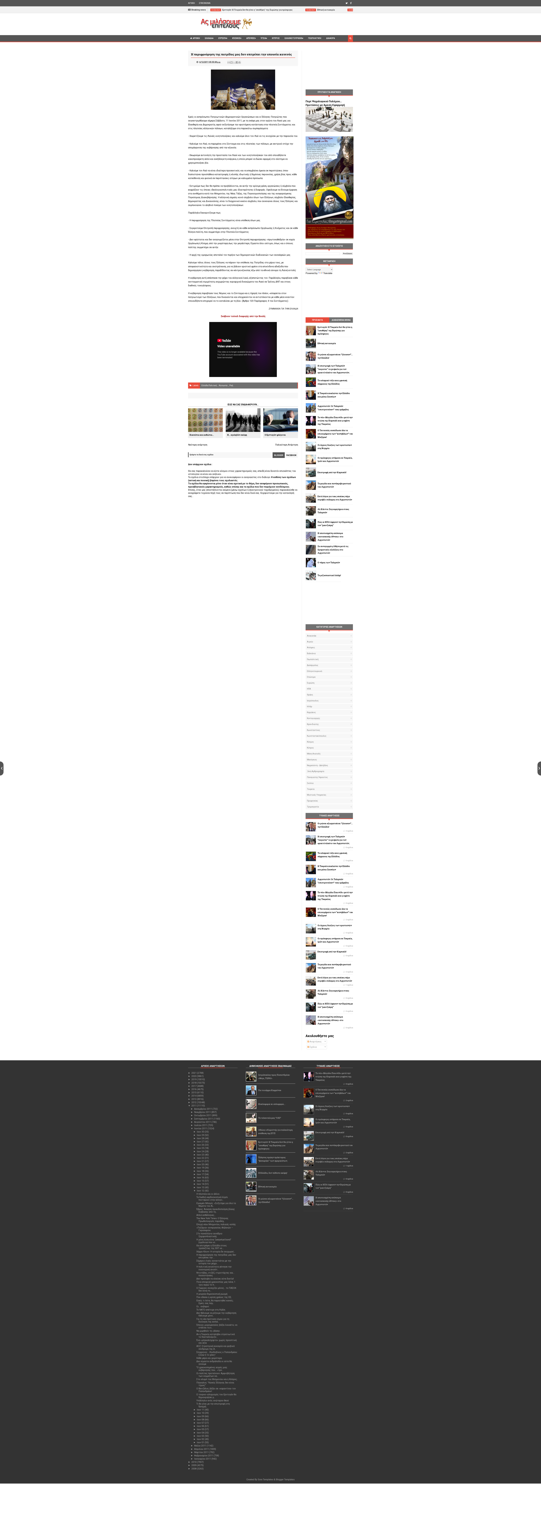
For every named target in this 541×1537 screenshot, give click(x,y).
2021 (194, 1073)
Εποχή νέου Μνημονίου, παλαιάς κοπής (216, 1224)
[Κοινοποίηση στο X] (234, 62)
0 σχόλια (349, 847)
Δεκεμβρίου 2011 (203, 1109)
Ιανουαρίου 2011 (202, 1458)
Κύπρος (310, 748)
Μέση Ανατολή (313, 754)
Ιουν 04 (201, 1432)
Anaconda (311, 636)
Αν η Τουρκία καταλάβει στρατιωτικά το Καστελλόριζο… (215, 1335)
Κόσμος (236, 38)
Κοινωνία (223, 385)
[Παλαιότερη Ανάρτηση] (539, 768)
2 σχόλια (349, 920)
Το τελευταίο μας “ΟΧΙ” (269, 1118)
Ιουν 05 (201, 1429)
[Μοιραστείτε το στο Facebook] (236, 62)
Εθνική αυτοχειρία (267, 1186)
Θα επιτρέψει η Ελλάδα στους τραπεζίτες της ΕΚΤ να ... (211, 1247)
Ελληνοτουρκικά (293, 38)
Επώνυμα (311, 677)
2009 (194, 1465)
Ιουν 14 (201, 1184)
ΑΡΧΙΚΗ (191, 3)
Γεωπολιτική (314, 38)
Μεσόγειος (312, 759)
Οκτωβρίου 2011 (203, 1115)
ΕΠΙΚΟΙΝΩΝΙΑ (204, 3)
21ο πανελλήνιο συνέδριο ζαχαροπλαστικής (209, 1235)
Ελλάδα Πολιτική (209, 385)
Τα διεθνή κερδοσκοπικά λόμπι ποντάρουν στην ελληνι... (212, 1198)
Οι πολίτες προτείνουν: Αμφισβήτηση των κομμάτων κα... (215, 1374)
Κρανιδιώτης (313, 724)
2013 (194, 1099)
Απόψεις (250, 38)
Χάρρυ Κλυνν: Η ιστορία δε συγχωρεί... (215, 1251)
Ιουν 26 (201, 1145)
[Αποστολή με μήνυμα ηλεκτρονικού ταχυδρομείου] (228, 62)
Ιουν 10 (201, 1413)
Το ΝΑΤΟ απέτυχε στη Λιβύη (210, 1309)
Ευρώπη (222, 38)
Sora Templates (265, 1479)
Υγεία (263, 38)
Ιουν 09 (201, 1416)
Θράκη (310, 695)
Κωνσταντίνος (313, 730)
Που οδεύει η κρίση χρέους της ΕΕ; (213, 1297)
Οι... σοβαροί (202, 1306)
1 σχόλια (349, 985)
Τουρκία (310, 789)
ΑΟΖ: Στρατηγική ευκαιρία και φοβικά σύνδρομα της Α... (215, 1347)
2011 (194, 1105)
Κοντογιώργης (313, 718)
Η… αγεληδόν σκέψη (237, 435)
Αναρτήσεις (315, 1041)
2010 (194, 1462)
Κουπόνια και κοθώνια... (201, 435)
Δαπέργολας (312, 665)
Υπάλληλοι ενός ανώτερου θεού (212, 1400)
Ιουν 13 (201, 1187)
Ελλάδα (208, 38)
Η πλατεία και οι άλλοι (207, 1194)
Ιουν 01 (201, 1442)
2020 (194, 1076)
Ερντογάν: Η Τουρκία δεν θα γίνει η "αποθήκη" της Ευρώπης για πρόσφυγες (275, 1145)
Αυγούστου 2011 (202, 1122)
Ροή (231, 385)
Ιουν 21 (201, 1161)
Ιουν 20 (201, 1164)
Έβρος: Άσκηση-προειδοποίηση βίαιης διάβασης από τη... (215, 1210)
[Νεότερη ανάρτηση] (2, 768)
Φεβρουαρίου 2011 (204, 1455)
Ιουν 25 (201, 1148)
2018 (194, 1082)
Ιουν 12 (201, 1190)
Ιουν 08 (201, 1419)
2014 (194, 1095)
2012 (194, 1102)
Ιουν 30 (201, 1131)
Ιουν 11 (201, 1409)
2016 (194, 1089)
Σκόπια (310, 783)
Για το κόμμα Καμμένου (269, 1090)
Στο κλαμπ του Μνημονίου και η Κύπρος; (216, 1379)
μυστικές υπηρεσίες (316, 795)
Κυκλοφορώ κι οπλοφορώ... (271, 1104)
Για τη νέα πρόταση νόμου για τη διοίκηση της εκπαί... (212, 1320)
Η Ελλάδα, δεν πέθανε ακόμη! (272, 1173)
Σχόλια (313, 1047)
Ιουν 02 (201, 1439)
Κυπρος (276, 38)
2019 (194, 1079)
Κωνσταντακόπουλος (316, 736)
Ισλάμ (309, 706)
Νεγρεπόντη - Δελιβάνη (317, 765)
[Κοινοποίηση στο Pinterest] (239, 62)
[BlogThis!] (231, 62)
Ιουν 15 (201, 1180)
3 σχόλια (349, 831)
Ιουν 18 (201, 1171)
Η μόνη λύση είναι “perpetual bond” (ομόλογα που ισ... (213, 1241)
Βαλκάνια (311, 653)
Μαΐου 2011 (200, 1445)
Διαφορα (330, 38)
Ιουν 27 (201, 1141)
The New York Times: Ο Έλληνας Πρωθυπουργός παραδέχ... (212, 1219)
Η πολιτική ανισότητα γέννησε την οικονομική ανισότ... (214, 1268)
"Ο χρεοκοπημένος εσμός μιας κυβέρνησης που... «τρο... (211, 1368)
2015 (194, 1092)
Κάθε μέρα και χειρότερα (209, 1358)
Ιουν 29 (201, 1135)
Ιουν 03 (201, 1436)
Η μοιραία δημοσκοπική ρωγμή (211, 1294)
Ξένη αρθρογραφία (315, 771)
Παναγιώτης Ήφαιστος (317, 777)
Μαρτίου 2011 (201, 1452)
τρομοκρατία (313, 807)
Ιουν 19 (201, 1167)
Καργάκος (311, 712)
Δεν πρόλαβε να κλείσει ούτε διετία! (215, 1278)
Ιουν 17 (201, 1174)
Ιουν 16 (201, 1177)
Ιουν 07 (201, 1422)
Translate (327, 273)
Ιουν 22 (201, 1158)
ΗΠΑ (309, 689)
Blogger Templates (285, 1479)
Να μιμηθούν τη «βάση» (208, 1331)
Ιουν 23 (201, 1154)
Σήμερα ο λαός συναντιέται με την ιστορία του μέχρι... (213, 1262)
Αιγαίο (310, 642)
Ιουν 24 (201, 1151)
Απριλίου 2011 (201, 1449)
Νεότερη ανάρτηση (197, 444)
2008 (194, 1468)
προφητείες (312, 801)
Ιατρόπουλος (313, 701)
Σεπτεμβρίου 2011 (204, 1118)
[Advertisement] (303, 23)
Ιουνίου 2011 (201, 1128)
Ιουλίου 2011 (201, 1125)
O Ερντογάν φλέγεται (275, 435)
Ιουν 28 (201, 1138)
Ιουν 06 (201, 1426)
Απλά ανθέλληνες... (206, 1215)
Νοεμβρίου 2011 (202, 1112)
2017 (194, 1086)
